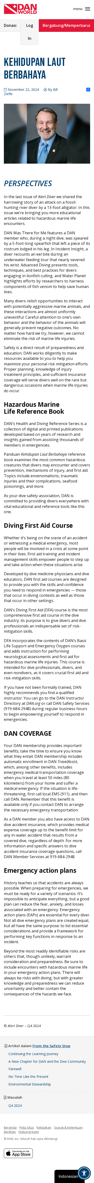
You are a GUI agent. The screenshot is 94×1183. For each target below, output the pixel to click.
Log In (29, 32)
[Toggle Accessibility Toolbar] (84, 1173)
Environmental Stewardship (29, 1084)
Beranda (10, 1127)
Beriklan (10, 1132)
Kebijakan (44, 1127)
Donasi (10, 25)
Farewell (14, 1069)
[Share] (88, 90)
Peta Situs (26, 1127)
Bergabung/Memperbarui (66, 25)
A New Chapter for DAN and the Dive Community (47, 1061)
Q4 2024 (15, 1105)
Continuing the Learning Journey (33, 1053)
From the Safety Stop (51, 1045)
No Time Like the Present (28, 1076)
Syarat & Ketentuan (68, 1127)
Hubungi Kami (29, 1132)
